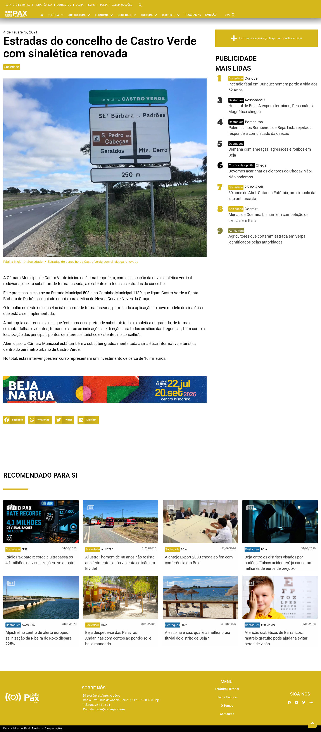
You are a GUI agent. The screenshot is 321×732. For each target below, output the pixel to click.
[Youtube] (296, 702)
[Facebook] (289, 702)
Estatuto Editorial (17, 4)
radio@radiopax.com (110, 709)
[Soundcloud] (311, 702)
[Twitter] (304, 702)
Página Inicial (12, 261)
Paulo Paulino (32, 728)
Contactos (64, 4)
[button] (56, 15)
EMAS (91, 4)
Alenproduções (122, 4)
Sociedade (11, 67)
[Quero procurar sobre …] (140, 4)
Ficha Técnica (43, 4)
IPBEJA (103, 4)
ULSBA (79, 4)
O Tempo (227, 705)
